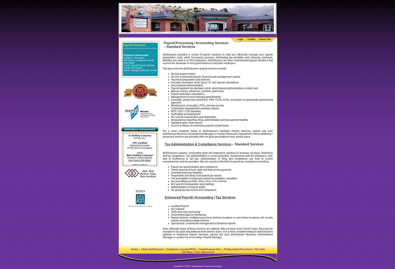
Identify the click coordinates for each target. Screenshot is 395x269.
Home (134, 249)
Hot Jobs (259, 249)
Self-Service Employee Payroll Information (138, 61)
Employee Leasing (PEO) (181, 249)
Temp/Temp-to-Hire (210, 249)
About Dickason (152, 249)
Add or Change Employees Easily (140, 70)
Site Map (187, 252)
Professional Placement (238, 249)
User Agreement (204, 252)
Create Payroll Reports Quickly (139, 65)
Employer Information (136, 55)
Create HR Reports (133, 68)
